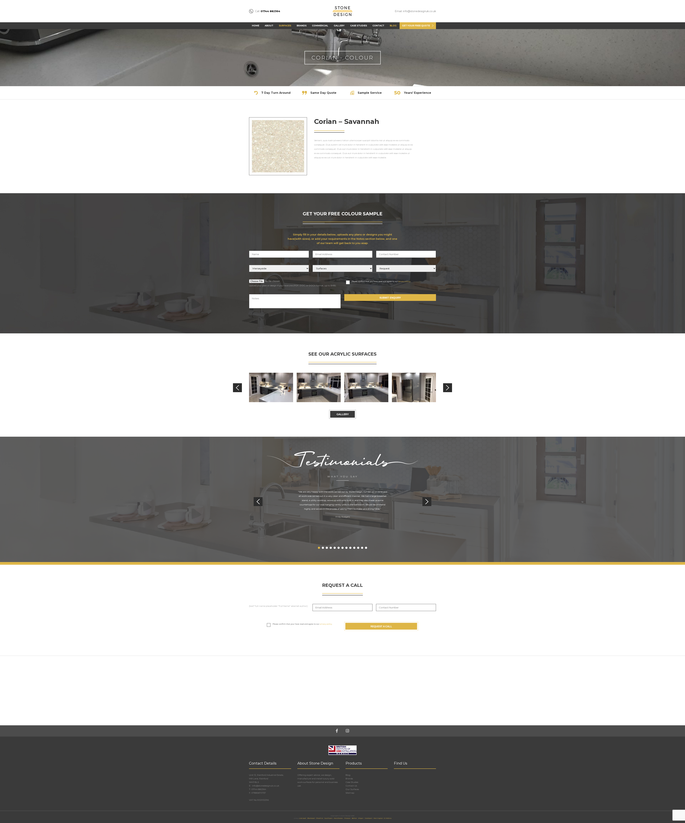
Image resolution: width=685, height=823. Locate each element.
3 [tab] (327, 548)
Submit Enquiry (390, 297)
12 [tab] (362, 548)
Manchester (338, 818)
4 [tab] (331, 548)
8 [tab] (346, 548)
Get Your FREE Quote (416, 25)
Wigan (360, 818)
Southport (328, 818)
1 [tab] (319, 548)
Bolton (354, 818)
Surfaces (285, 25)
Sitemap (350, 792)
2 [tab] (323, 548)
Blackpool (311, 818)
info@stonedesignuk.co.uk (265, 785)
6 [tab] (339, 548)
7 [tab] (342, 548)
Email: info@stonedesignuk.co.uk (415, 11)
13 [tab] (366, 548)
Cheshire (319, 818)
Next (447, 387)
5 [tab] (335, 548)
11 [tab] (358, 548)
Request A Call (381, 626)
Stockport (368, 818)
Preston (347, 818)
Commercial (320, 25)
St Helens (387, 818)
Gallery (339, 25)
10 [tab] (354, 548)
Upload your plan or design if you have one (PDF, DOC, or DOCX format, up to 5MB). (292, 285)
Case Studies (358, 25)
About (269, 25)
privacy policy (404, 281)
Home (255, 25)
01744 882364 (258, 789)
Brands (301, 25)
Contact (378, 25)
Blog (393, 25)
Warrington (378, 818)
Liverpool (302, 818)
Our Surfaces (352, 789)
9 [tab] (350, 548)
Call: (267, 11)
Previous (237, 387)
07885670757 (258, 792)
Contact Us (351, 785)
